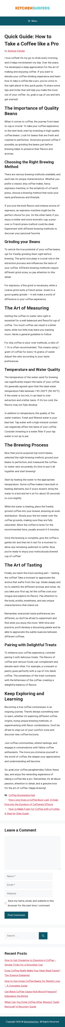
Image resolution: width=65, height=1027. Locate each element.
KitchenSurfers (31, 1021)
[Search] (43, 935)
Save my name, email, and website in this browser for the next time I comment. (31, 903)
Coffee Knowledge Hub (22, 795)
